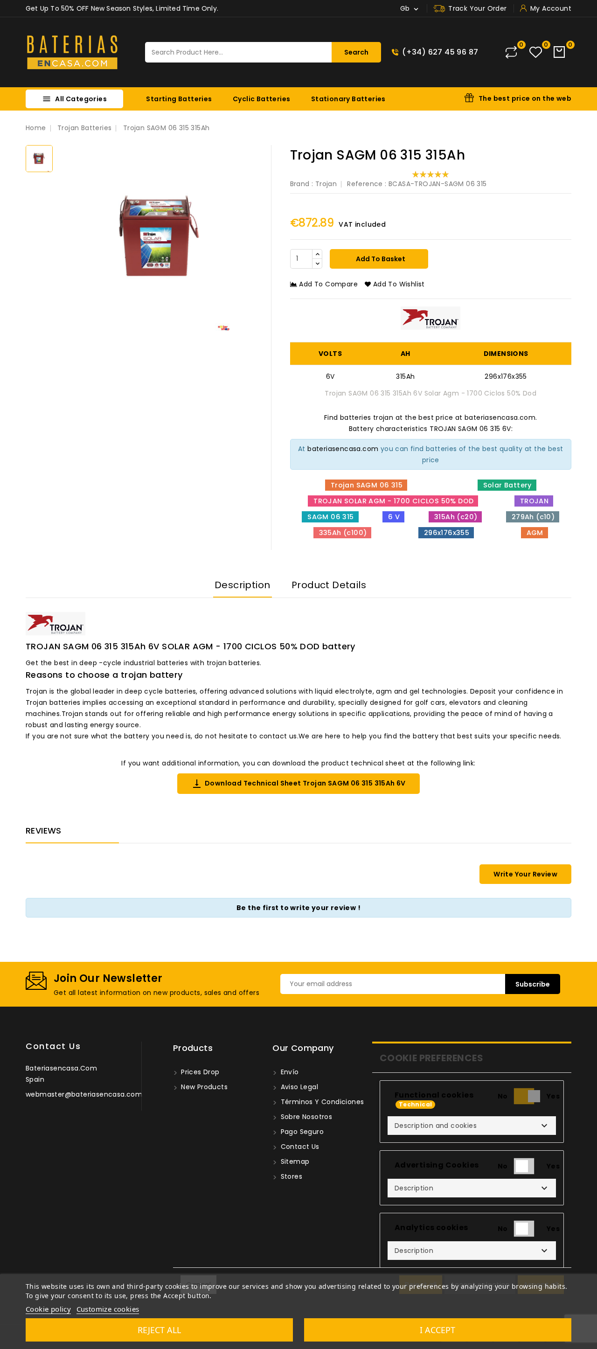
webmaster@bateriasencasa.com (84, 1094)
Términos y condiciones (321, 1101)
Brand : (301, 183)
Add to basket (379, 259)
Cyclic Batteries (261, 99)
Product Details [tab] (329, 584)
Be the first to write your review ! (298, 907)
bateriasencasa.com (342, 448)
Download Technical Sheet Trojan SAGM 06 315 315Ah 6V (298, 783)
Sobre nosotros (305, 1116)
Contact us (53, 1046)
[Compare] (511, 52)
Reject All (159, 1329)
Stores (290, 1176)
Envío (288, 1072)
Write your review (525, 874)
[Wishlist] (535, 52)
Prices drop (199, 1072)
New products (203, 1087)
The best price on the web (525, 98)
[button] (472, 1125)
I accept (437, 1329)
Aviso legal (298, 1087)
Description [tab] (242, 584)
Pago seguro (301, 1131)
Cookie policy (48, 1309)
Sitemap (293, 1161)
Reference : (366, 183)
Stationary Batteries (348, 99)
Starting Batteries (179, 99)
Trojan (326, 183)
